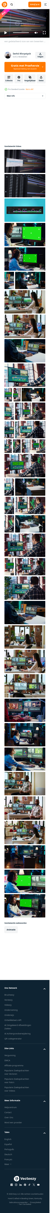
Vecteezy (8, 1127)
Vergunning (10, 1183)
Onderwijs (9, 1142)
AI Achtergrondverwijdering (17, 1161)
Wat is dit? (29, 89)
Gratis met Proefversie (25, 67)
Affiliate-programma (13, 1193)
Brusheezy (9, 1122)
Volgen (40, 56)
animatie (11, 1057)
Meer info (11, 94)
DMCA (7, 1188)
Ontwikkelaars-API (12, 1147)
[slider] (21, 32)
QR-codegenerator (13, 1166)
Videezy (8, 1132)
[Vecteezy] (4, 4)
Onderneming (11, 1137)
